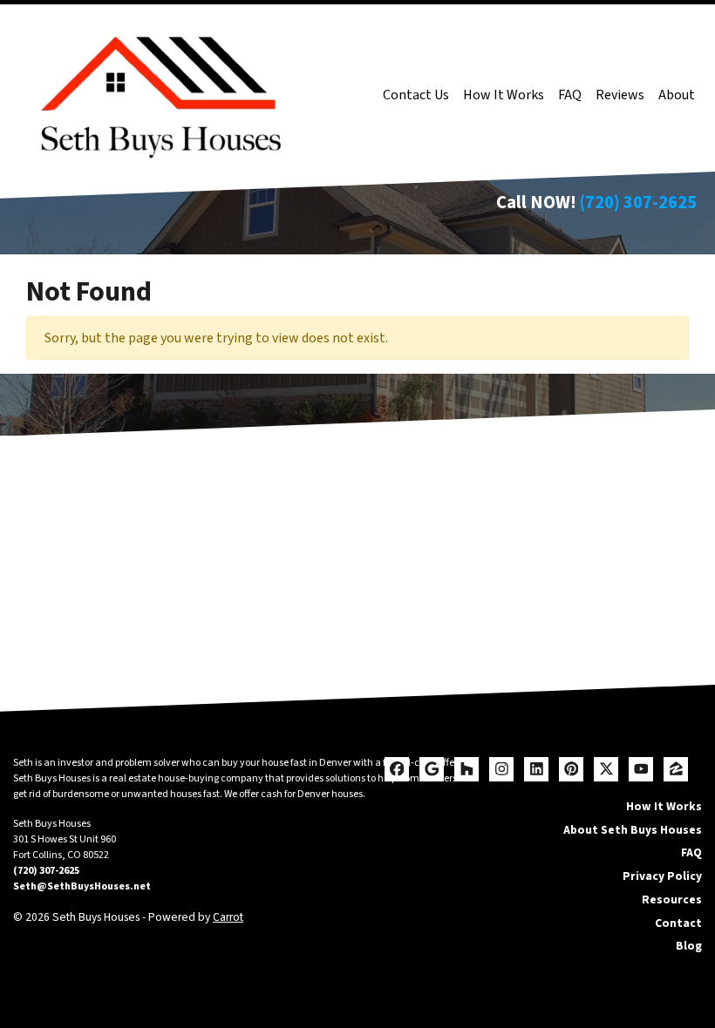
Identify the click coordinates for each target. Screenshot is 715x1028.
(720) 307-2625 (638, 202)
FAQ (570, 95)
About (676, 95)
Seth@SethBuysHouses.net (82, 886)
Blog (689, 945)
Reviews (620, 95)
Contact (678, 923)
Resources (672, 899)
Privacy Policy (662, 876)
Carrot (228, 917)
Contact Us (416, 95)
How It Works (503, 95)
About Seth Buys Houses (632, 830)
